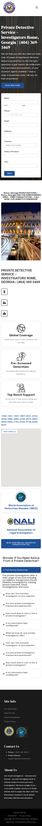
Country (8, 141)
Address (7, 131)
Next (9, 173)
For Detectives (10, 709)
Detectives (31, 822)
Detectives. (25, 819)
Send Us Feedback (12, 717)
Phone (7, 111)
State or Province (11, 152)
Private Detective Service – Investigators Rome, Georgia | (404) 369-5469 (20, 37)
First (5, 105)
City (6, 162)
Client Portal (9, 713)
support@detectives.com (19, 758)
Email (7, 121)
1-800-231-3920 (21, 752)
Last (23, 105)
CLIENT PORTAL (19, 812)
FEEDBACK (12, 816)
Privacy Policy (10, 721)
